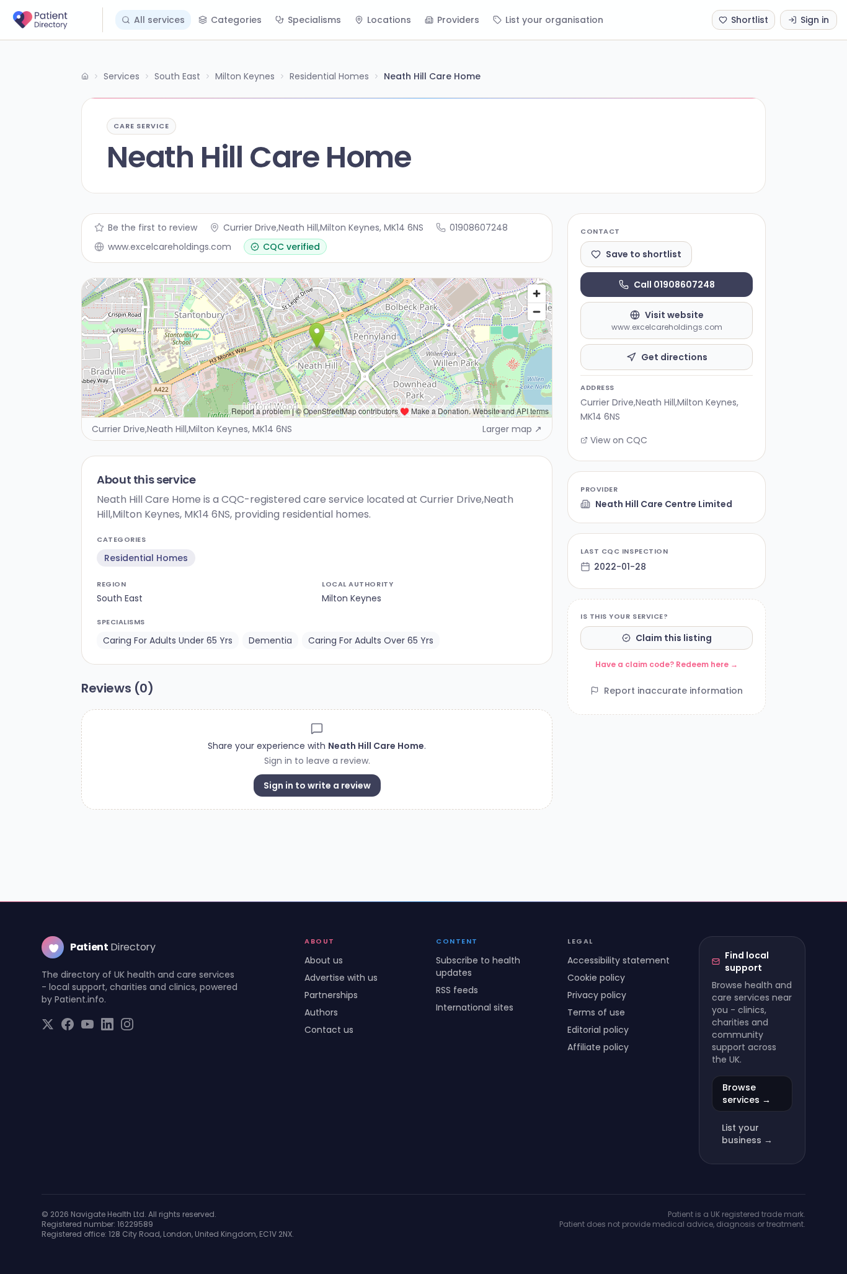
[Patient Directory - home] (56, 19)
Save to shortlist (643, 254)
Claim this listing (674, 638)
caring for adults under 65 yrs (168, 640)
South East (177, 76)
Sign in (814, 20)
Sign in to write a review (317, 785)
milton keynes (351, 598)
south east (120, 598)
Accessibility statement (618, 960)
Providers (458, 20)
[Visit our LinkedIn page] (107, 1024)
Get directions (674, 357)
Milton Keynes (245, 76)
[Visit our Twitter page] (48, 1024)
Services (122, 76)
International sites (474, 1007)
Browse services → (746, 1093)
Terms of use (596, 1012)
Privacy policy (596, 995)
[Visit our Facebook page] (67, 1024)
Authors (321, 1012)
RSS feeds (457, 990)
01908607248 (479, 227)
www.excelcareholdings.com (169, 247)
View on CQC (618, 440)
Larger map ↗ (512, 429)
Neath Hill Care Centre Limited (663, 504)
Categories (236, 20)
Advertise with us (341, 977)
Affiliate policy (598, 1047)
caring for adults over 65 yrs (370, 640)
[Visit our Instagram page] (127, 1024)
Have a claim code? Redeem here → (666, 664)
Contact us (328, 1030)
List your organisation (554, 20)
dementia (270, 640)
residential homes (146, 558)
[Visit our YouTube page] (87, 1024)
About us (323, 960)
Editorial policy (598, 1030)
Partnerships (331, 995)
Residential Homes (329, 76)
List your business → (747, 1133)
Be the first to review (152, 227)
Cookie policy (596, 977)
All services (159, 20)
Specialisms (314, 20)
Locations (389, 20)
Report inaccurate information (673, 690)
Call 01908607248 (674, 284)
